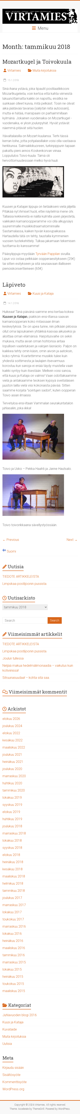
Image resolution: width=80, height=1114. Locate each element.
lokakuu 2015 (12, 969)
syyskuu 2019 (12, 805)
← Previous (10, 540)
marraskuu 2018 (14, 833)
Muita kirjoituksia (44, 70)
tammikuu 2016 (13, 955)
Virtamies (14, 70)
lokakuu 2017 (12, 912)
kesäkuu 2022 (12, 740)
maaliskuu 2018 (13, 876)
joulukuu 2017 (12, 898)
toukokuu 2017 (13, 919)
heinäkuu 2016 (12, 941)
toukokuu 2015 (13, 984)
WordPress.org (13, 1089)
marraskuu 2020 (14, 776)
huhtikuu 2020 (12, 783)
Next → (72, 540)
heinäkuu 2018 (12, 862)
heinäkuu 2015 (12, 977)
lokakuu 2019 (12, 797)
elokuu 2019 (11, 812)
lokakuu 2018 (12, 840)
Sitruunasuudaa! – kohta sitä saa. (26, 678)
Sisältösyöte (11, 1075)
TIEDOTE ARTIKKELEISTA (20, 576)
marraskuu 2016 (14, 926)
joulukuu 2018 (12, 826)
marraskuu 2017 (14, 905)
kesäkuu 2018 (12, 869)
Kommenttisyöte (14, 1082)
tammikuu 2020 (13, 790)
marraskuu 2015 (14, 962)
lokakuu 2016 (12, 934)
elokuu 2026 (11, 719)
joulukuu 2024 (12, 726)
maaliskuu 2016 (13, 948)
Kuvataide (9, 1029)
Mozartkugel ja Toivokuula (37, 61)
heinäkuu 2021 (12, 762)
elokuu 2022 (11, 733)
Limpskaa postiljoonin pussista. (24, 584)
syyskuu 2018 (12, 848)
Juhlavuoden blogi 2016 (19, 1015)
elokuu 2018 (11, 855)
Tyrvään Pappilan (47, 254)
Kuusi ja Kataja (43, 293)
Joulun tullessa (13, 658)
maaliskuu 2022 (13, 747)
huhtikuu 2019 (12, 819)
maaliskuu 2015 (13, 991)
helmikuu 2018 (12, 883)
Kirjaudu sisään (13, 1068)
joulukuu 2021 (12, 755)
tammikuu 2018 (13, 891)
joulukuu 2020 (12, 769)
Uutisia (7, 1044)
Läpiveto (13, 284)
